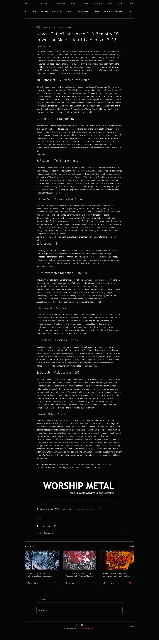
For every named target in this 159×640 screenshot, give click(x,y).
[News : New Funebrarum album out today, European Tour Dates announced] (42, 560)
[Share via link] (55, 526)
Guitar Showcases (82, 11)
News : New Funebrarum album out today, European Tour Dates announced (39, 574)
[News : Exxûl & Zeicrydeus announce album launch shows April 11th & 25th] (117, 560)
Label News (119, 11)
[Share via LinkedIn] (49, 526)
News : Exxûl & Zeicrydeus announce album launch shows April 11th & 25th (117, 574)
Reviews (68, 11)
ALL (26, 11)
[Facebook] (79, 625)
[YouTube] (82, 625)
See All (131, 546)
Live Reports (56, 11)
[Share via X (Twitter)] (43, 526)
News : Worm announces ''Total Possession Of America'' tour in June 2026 (79, 574)
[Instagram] (76, 625)
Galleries (107, 11)
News (34, 11)
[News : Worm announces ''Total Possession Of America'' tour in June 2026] (79, 560)
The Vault (96, 11)
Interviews (44, 11)
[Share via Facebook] (37, 526)
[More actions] (121, 27)
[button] (131, 11)
